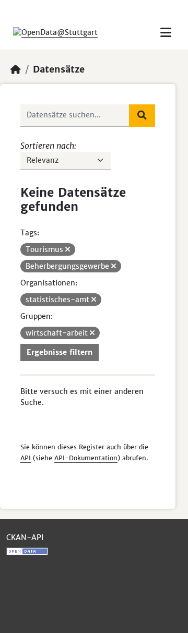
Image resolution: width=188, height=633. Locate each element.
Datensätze (59, 69)
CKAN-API (24, 537)
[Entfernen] (67, 249)
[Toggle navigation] (166, 32)
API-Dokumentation (86, 458)
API (25, 458)
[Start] (15, 69)
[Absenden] (142, 115)
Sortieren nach (47, 145)
